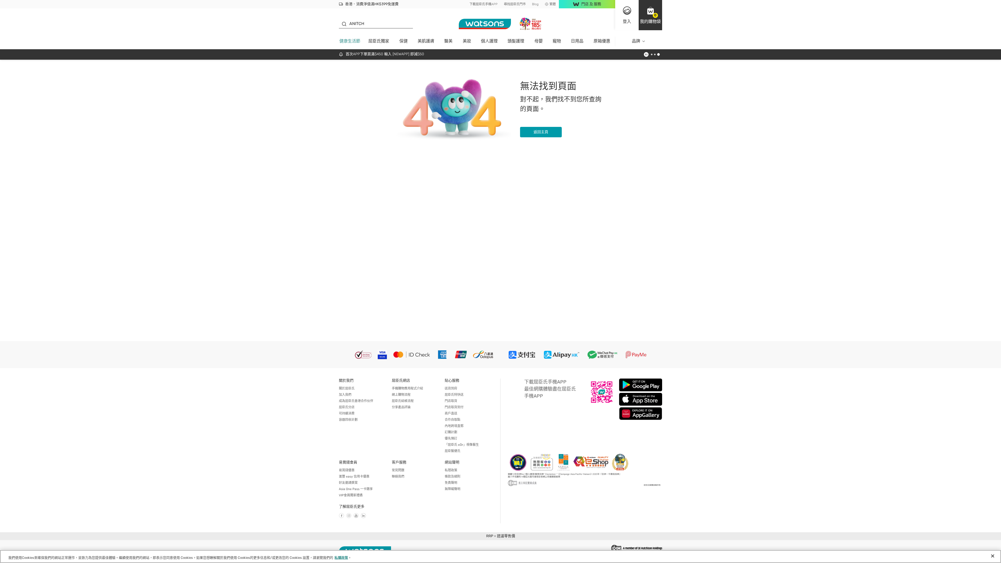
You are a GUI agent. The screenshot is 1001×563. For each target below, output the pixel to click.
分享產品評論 (401, 407)
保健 (403, 41)
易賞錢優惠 (347, 470)
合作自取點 (452, 420)
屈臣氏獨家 (378, 41)
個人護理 (489, 41)
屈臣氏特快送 (454, 395)
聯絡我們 (398, 476)
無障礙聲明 (452, 489)
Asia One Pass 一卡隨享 (356, 489)
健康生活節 (349, 41)
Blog (535, 4)
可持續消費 (347, 413)
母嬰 (538, 41)
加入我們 (345, 395)
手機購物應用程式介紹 (407, 388)
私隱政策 (451, 470)
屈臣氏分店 (347, 407)
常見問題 (398, 470)
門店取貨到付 (454, 407)
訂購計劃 (451, 432)
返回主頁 (541, 132)
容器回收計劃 (348, 420)
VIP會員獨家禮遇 (351, 495)
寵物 (557, 41)
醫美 (448, 41)
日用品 (577, 41)
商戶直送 (451, 413)
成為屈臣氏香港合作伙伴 (356, 401)
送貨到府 (451, 388)
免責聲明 (451, 483)
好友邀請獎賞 (348, 483)
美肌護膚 (426, 41)
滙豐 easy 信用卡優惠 (354, 476)
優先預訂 (451, 438)
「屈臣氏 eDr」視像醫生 (462, 445)
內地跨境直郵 (454, 426)
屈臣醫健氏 (452, 451)
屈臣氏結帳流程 (403, 401)
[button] (650, 15)
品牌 (636, 41)
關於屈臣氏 (347, 388)
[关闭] (992, 556)
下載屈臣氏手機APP (483, 4)
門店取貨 (451, 401)
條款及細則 (452, 476)
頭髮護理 (516, 41)
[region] (500, 556)
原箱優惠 (602, 41)
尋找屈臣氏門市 (515, 4)
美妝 (467, 41)
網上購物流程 (401, 395)
